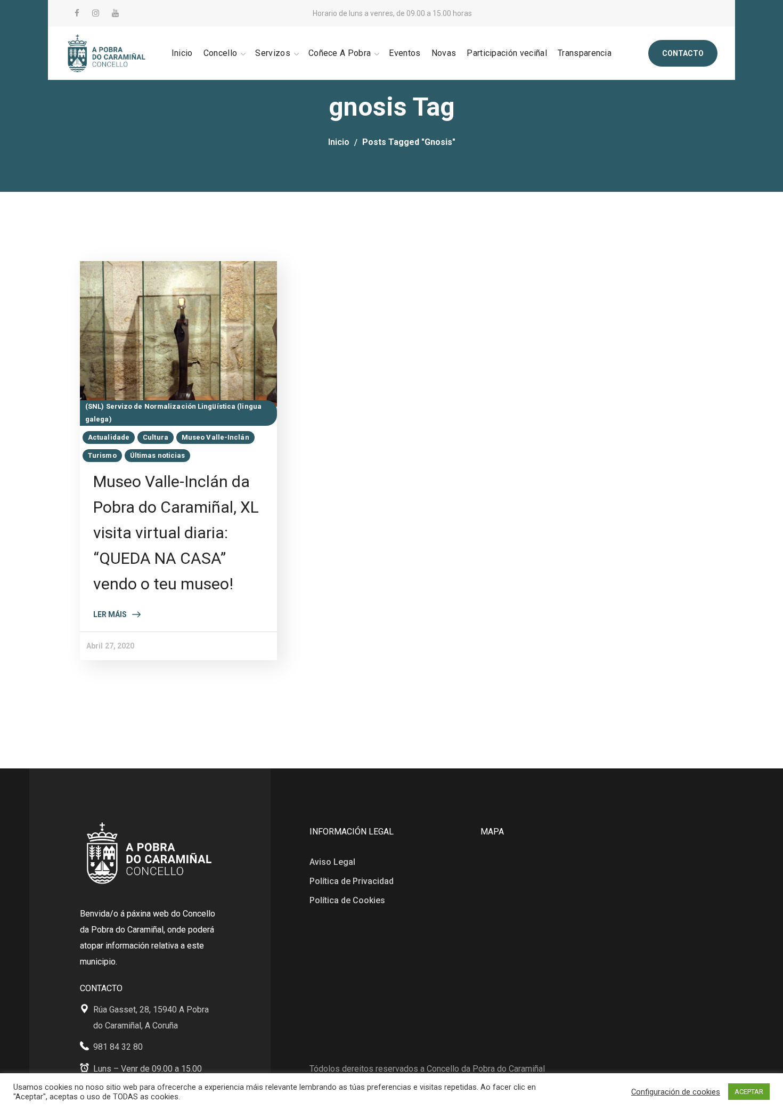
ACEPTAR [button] (749, 1092)
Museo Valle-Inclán (215, 437)
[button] (683, 53)
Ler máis (110, 614)
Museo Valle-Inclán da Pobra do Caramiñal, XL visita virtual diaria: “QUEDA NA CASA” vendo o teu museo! (176, 532)
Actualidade (108, 437)
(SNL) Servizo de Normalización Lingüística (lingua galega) (173, 412)
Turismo (102, 455)
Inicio (338, 142)
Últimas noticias (157, 455)
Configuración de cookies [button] (675, 1092)
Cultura (155, 437)
